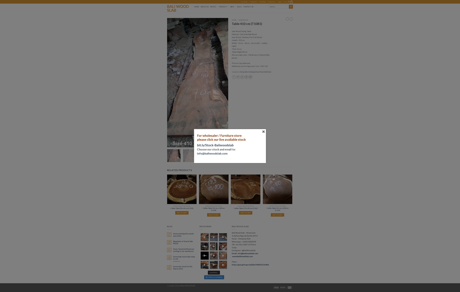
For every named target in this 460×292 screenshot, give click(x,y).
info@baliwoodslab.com (212, 153)
